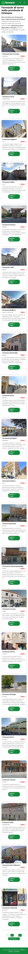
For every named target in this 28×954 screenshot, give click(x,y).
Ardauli (4, 269)
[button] (20, 2)
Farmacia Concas (8, 609)
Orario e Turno (12, 68)
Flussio (4, 782)
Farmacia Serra (8, 395)
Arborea (4, 227)
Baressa (4, 355)
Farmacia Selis (7, 822)
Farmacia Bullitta (9, 310)
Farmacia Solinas (8, 481)
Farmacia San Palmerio (11, 865)
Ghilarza (4, 867)
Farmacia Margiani (9, 438)
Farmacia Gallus (8, 182)
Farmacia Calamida (9, 908)
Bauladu (4, 397)
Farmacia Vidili (8, 267)
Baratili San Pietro (7, 312)
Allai (3, 184)
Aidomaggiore (6, 99)
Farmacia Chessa (8, 780)
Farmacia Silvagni (9, 694)
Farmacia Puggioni (9, 139)
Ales (3, 141)
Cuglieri (4, 654)
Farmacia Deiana (8, 225)
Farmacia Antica (8, 652)
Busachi (4, 525)
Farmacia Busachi (9, 524)
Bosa (3, 483)
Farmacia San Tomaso (10, 54)
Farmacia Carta (8, 97)
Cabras (4, 568)
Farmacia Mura (8, 737)
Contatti (22, 950)
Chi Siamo (16, 951)
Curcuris (4, 739)
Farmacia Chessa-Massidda (12, 566)
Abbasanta (5, 56)
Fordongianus (6, 824)
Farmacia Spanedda (10, 353)
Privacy (11, 951)
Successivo (14, 939)
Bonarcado (5, 440)
